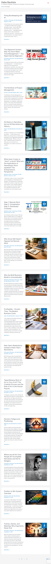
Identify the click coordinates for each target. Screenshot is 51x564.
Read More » (7, 39)
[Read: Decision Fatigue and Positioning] (36, 425)
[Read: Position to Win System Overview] (36, 497)
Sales (10, 174)
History (5, 128)
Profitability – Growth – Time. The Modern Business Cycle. (12, 311)
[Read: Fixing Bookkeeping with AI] (36, 18)
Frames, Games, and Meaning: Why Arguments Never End (14, 526)
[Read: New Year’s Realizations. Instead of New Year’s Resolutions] (36, 351)
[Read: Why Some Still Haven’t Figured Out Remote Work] (36, 248)
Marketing (6, 174)
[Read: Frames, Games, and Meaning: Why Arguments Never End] (36, 529)
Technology (10, 20)
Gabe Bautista (8, 2)
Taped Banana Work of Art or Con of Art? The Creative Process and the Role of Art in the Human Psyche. (13, 384)
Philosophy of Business (9, 58)
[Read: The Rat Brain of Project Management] (36, 92)
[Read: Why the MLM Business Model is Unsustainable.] (36, 284)
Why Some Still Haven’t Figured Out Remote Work (12, 241)
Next (48, 559)
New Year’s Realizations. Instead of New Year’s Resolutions (13, 348)
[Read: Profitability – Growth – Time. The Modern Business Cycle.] (36, 318)
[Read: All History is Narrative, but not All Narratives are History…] (36, 135)
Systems (6, 20)
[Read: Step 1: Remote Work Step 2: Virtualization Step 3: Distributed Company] (36, 207)
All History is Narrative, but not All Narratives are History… (13, 124)
